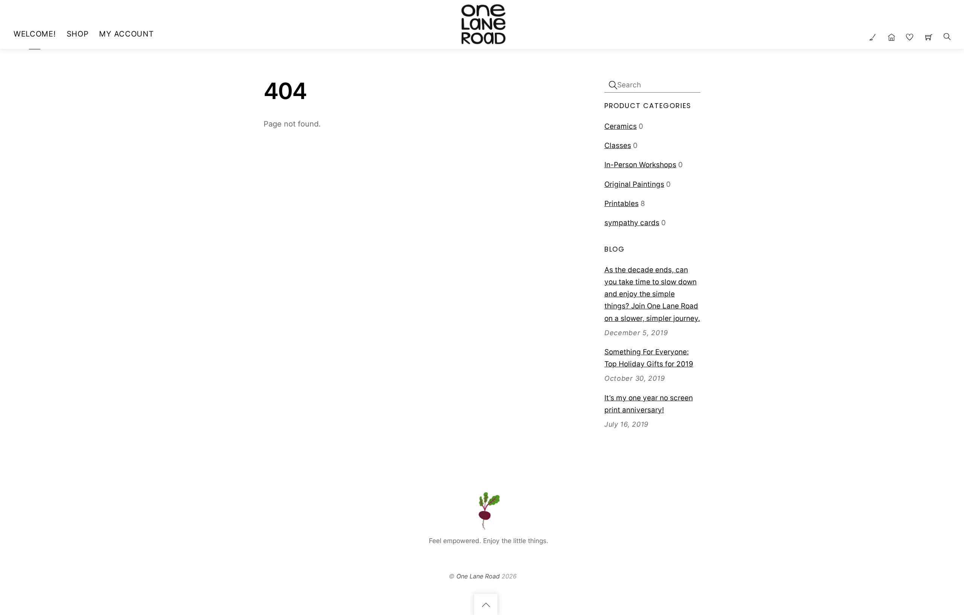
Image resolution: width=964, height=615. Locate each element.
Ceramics (620, 126)
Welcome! (35, 33)
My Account (126, 33)
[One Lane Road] (483, 23)
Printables (621, 203)
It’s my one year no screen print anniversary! (648, 404)
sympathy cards (631, 222)
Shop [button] (78, 33)
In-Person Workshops (640, 164)
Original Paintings (634, 184)
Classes (617, 145)
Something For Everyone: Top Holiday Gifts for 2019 (648, 358)
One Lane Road (478, 576)
